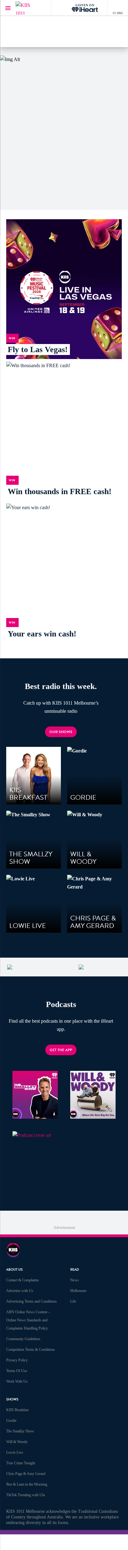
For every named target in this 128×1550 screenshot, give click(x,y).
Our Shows (60, 732)
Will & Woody (17, 1442)
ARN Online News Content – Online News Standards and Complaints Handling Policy (28, 1320)
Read (74, 1269)
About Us (14, 1269)
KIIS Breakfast (17, 1410)
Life (73, 1301)
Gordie (11, 1420)
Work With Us (17, 1381)
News (74, 1280)
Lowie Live (14, 1452)
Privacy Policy (17, 1360)
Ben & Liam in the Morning (26, 1484)
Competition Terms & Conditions (30, 1349)
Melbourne (78, 1291)
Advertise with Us (19, 1291)
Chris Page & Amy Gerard (25, 1473)
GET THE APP (61, 1050)
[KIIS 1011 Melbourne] (28, 8)
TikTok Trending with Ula (25, 1495)
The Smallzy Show (20, 1431)
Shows (12, 1399)
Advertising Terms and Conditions (31, 1301)
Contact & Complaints (22, 1280)
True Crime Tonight (20, 1463)
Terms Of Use (16, 1371)
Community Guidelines (23, 1339)
